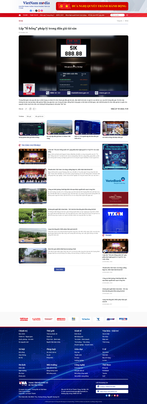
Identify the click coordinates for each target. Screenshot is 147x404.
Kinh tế (78, 330)
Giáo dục (79, 349)
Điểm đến (22, 368)
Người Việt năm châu (53, 342)
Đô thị (21, 358)
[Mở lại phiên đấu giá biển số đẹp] (32, 128)
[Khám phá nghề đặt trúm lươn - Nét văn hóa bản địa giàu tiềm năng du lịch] (33, 216)
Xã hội (21, 21)
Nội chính (22, 334)
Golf (103, 376)
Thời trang (105, 342)
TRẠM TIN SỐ (34, 15)
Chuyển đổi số (79, 370)
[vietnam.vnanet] (49, 319)
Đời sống (22, 352)
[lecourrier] (24, 319)
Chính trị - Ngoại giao (26, 336)
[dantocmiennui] (86, 319)
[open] (127, 15)
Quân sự (49, 336)
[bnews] (61, 319)
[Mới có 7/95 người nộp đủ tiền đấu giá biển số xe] (87, 127)
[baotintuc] (123, 319)
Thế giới (50, 330)
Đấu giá (29, 116)
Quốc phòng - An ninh (26, 339)
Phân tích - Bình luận (53, 339)
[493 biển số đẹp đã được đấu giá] (115, 128)
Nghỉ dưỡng (22, 370)
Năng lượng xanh (52, 370)
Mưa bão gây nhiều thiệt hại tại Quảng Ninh (62, 249)
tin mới (108, 235)
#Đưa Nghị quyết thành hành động (76, 15)
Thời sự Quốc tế (52, 334)
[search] (112, 15)
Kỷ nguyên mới (23, 342)
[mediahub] (98, 319)
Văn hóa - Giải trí (110, 330)
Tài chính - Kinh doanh (82, 339)
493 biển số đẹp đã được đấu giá (112, 137)
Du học (77, 358)
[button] (114, 232)
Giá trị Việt (105, 334)
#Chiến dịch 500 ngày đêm (96, 15)
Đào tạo (77, 352)
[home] (20, 15)
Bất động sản (79, 336)
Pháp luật (51, 349)
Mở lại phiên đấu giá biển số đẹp (29, 137)
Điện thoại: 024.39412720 (108, 391)
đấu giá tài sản (39, 116)
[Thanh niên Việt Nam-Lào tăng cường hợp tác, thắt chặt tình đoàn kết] (33, 176)
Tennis (104, 373)
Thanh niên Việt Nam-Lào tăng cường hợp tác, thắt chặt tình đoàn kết (70, 169)
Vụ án (48, 355)
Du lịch (22, 364)
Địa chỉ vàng (106, 358)
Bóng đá (105, 368)
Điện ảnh (105, 339)
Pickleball (105, 370)
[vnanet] (110, 319)
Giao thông (22, 355)
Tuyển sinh (78, 355)
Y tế (104, 349)
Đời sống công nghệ (81, 373)
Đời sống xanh (51, 373)
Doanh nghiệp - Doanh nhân (84, 345)
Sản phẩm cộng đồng (81, 376)
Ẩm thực (21, 373)
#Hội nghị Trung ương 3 (47, 15)
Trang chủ (119, 21)
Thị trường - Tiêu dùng (82, 342)
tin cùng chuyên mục (31, 145)
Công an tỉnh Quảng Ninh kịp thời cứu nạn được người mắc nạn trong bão (71, 189)
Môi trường (52, 364)
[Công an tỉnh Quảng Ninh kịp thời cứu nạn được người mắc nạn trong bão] (33, 196)
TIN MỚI (25, 15)
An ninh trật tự (51, 352)
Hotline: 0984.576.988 (107, 387)
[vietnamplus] (36, 319)
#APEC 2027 (60, 15)
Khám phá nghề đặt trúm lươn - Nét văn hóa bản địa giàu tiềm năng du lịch (72, 209)
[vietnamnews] (73, 319)
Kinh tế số (78, 334)
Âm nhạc (105, 336)
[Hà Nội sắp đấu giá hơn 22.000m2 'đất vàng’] (59, 127)
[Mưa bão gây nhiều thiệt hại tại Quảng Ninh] (33, 256)
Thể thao (106, 364)
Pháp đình (50, 358)
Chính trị (23, 330)
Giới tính (105, 355)
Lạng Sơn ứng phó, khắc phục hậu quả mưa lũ (62, 229)
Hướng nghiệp (79, 360)
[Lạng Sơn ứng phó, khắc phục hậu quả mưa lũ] (33, 236)
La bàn (104, 360)
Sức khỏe (105, 352)
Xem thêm (59, 269)
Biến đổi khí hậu (52, 368)
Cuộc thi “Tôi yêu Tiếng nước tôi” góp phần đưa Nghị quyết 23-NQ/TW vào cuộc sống (114, 257)
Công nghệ (80, 364)
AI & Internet (79, 368)
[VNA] (31, 11)
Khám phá (22, 376)
